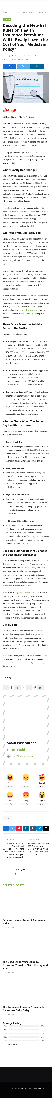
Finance (7, 19)
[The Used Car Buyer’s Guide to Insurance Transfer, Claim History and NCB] (26, 945)
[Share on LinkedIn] (37, 66)
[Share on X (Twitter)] (23, 66)
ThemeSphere (39, 1088)
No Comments (11, 59)
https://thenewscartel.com (22, 756)
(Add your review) (10, 1044)
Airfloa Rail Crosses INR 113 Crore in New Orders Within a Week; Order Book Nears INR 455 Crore (38, 849)
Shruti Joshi (15, 55)
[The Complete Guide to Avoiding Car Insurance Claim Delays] (26, 990)
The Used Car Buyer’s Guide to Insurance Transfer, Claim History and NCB (25, 965)
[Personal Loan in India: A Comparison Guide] (26, 903)
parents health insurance (29, 592)
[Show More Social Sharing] (46, 66)
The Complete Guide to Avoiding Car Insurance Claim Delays (24, 1008)
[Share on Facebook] (9, 66)
